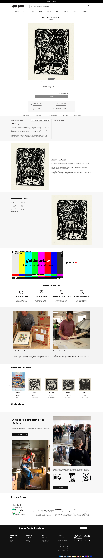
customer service (29, 537)
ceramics (11, 540)
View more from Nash (15, 124)
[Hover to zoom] (51, 51)
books (11, 541)
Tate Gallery (18, 395)
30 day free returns (60, 109)
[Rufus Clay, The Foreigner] (85, 384)
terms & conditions (45, 540)
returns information (45, 542)
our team (27, 540)
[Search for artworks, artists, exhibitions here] (63, 6)
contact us (28, 541)
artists (11, 537)
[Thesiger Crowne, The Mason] (34, 384)
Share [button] (41, 81)
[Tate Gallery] (18, 381)
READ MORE (20, 434)
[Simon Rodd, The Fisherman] (68, 385)
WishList (78, 6)
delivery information (46, 541)
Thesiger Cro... (34, 395)
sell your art (28, 542)
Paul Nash (52, 19)
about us (11, 544)
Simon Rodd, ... (68, 395)
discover (11, 546)
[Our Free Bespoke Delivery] (31, 330)
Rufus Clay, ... (85, 395)
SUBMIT (83, 528)
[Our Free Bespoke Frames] (71, 330)
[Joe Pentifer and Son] (51, 384)
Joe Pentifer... (51, 395)
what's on (11, 542)
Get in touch (35, 109)
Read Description (51, 87)
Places (51, 84)
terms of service (45, 537)
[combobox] (47, 6)
